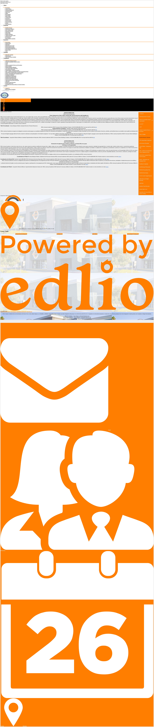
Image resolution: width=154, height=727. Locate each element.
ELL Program (8, 37)
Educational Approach (9, 10)
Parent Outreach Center (9, 46)
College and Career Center (10, 35)
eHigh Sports (7, 32)
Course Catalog (8, 8)
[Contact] (4, 108)
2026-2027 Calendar (9, 54)
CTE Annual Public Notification (11, 68)
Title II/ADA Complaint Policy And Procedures (14, 72)
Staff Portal (7, 44)
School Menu (7, 15)
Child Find (7, 81)
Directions (25, 725)
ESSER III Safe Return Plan (10, 78)
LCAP (6, 62)
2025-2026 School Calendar (10, 57)
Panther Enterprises (9, 34)
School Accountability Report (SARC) (12, 61)
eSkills (6, 13)
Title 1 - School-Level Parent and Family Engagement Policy (16, 71)
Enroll (109, 430)
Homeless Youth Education (10, 82)
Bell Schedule (8, 14)
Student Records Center (9, 45)
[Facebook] (4, 103)
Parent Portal (7, 42)
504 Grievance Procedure (10, 69)
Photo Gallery (8, 16)
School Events (8, 55)
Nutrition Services (8, 27)
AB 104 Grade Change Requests (11, 79)
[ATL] (4, 110)
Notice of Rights (8, 66)
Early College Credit (9, 30)
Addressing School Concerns (10, 60)
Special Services (8, 36)
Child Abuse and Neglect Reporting (12, 80)
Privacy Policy (8, 50)
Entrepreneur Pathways (9, 28)
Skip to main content (4, 0)
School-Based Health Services (11, 48)
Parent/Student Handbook (10, 47)
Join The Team (8, 20)
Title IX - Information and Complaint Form (13, 73)
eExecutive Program (9, 31)
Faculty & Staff (8, 19)
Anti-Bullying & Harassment (10, 75)
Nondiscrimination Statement (10, 67)
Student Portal (8, 43)
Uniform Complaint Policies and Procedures (13, 65)
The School (7, 7)
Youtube (4, 107)
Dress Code (7, 12)
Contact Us (7, 88)
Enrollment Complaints (9, 74)
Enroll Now (7, 18)
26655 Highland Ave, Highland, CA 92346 (27, 228)
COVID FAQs (8, 17)
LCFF (6, 64)
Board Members (8, 24)
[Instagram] (4, 105)
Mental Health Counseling (10, 38)
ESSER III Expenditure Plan (10, 76)
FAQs (6, 51)
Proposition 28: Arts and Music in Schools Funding (15, 84)
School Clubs (7, 33)
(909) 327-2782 (42, 228)
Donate (6, 23)
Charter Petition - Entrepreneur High (12, 70)
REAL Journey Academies (10, 89)
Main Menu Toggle (4, 3)
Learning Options (8, 11)
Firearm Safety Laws (9, 83)
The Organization (8, 21)
